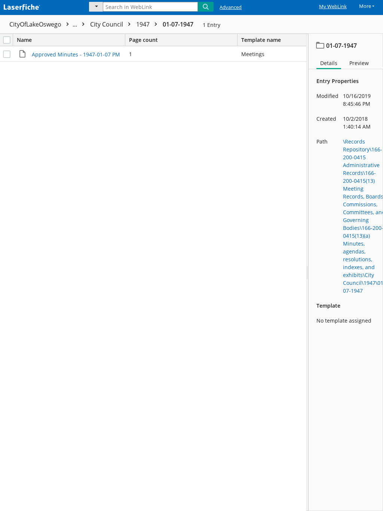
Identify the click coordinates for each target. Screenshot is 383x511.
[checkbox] (6, 40)
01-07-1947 (178, 24)
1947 (143, 24)
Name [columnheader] (24, 39)
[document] (346, 272)
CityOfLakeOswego (44, 24)
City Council (107, 24)
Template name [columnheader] (261, 39)
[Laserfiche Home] (39, 6)
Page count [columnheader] (143, 39)
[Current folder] (96, 7)
